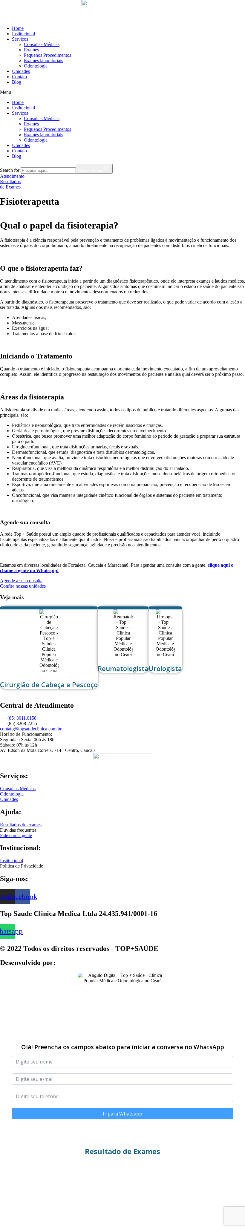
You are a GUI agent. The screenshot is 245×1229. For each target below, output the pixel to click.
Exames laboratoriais (43, 60)
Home (18, 28)
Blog (16, 82)
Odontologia (36, 65)
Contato (19, 76)
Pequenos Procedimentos (47, 55)
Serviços (20, 39)
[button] (122, 92)
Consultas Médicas (41, 44)
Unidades (21, 71)
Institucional (23, 33)
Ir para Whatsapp (122, 1113)
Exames (31, 49)
